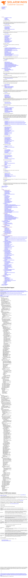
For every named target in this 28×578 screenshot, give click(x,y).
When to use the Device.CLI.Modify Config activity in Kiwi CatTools (7, 332)
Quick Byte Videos (7, 192)
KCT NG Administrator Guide (4, 409)
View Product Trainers (7, 27)
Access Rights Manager (7, 142)
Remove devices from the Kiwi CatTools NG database (6, 380)
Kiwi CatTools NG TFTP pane (5, 386)
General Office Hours (7, 196)
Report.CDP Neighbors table (6, 448)
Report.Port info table (5, 451)
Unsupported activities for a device (6, 359)
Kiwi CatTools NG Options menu (6, 369)
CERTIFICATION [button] (5, 213)
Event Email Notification (4, 485)
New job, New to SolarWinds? (8, 55)
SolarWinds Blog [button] (5, 281)
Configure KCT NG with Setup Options (6, 403)
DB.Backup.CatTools (5, 424)
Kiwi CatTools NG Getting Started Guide (6, 402)
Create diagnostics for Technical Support (6, 367)
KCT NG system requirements (4, 301)
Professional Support (7, 94)
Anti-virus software (4, 392)
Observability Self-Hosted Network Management (10, 218)
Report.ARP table (5, 350)
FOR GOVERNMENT (8, 574)
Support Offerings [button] (4, 85)
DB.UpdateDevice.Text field (6, 328)
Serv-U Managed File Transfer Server (9, 262)
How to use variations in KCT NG (8, 420)
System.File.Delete (5, 356)
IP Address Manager (7, 128)
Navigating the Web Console (8, 52)
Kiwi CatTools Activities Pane (5, 383)
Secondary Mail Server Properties (7, 372)
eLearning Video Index (7, 28)
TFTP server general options (7, 472)
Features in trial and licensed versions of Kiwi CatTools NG (6, 313)
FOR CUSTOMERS (2, 574)
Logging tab (4, 470)
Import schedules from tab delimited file (7, 363)
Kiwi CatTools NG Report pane (5, 385)
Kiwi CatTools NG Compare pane (6, 384)
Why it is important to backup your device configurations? (8, 329)
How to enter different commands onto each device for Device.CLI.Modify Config (7, 334)
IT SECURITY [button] (5, 260)
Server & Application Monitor (8, 41)
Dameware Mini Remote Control (8, 156)
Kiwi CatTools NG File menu (5, 360)
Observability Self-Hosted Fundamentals (9, 216)
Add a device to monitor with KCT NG (6, 306)
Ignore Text (4, 455)
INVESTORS (5, 573)
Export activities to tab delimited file (7, 361)
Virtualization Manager (7, 202)
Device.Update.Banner (5, 349)
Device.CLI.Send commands (6, 335)
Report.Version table (5, 355)
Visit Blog (6, 180)
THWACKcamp (20, 293)
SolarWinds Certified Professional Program (10, 29)
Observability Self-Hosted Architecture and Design (10, 64)
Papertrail (6, 273)
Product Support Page (7, 118)
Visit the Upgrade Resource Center (9, 223)
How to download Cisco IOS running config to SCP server (7, 339)
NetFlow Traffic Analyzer (8, 39)
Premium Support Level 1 (8, 229)
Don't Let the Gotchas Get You (8, 49)
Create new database (5, 463)
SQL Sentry (6, 146)
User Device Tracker (7, 131)
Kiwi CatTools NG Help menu (5, 377)
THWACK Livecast (7, 278)
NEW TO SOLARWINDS (5, 186)
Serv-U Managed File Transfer (8, 139)
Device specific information (5, 321)
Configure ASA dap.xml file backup (7, 323)
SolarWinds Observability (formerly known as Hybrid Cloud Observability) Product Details (15, 122)
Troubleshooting (3, 389)
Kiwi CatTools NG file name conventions (5, 390)
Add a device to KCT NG (6, 379)
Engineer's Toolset (7, 129)
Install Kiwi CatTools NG (4, 399)
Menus (2, 457)
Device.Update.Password (6, 447)
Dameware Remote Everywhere (8, 155)
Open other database (5, 365)
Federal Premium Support (8, 102)
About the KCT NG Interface (4, 406)
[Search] (7, 296)
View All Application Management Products (10, 272)
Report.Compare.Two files (6, 352)
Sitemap (1, 575)
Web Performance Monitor (8, 143)
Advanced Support (7, 95)
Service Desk (6, 157)
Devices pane (3, 378)
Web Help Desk (6, 268)
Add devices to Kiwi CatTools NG (6, 417)
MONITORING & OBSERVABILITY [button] (7, 235)
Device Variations (5, 419)
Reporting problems (4, 489)
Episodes (6, 283)
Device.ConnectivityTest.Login (6, 443)
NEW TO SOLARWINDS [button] (6, 221)
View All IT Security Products (8, 264)
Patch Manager (6, 152)
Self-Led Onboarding (7, 84)
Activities (2, 325)
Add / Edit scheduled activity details (14, 503)
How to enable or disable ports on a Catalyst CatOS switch (7, 336)
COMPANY (1, 573)
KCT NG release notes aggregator (5, 299)
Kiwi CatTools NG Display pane (6, 484)
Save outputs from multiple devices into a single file (7, 345)
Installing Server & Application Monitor (9, 53)
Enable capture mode (5, 464)
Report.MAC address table (6, 353)
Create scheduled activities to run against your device (6, 307)
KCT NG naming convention (7, 454)
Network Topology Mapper (8, 130)
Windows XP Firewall (4, 393)
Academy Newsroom (7, 175)
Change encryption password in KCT (7, 461)
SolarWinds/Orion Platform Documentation (15, 290)
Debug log (3, 488)
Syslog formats (5, 373)
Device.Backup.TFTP (5, 330)
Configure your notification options (6, 308)
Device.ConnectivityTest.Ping (6, 346)
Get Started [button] (2, 304)
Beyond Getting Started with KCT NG (5, 309)
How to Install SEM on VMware (8, 54)
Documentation (3, 7)
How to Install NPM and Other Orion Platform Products (11, 50)
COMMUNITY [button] (3, 165)
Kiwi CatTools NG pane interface (5, 475)
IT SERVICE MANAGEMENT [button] (7, 265)
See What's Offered (7, 190)
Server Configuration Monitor (8, 141)
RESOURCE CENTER (14, 573)
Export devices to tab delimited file (7, 458)
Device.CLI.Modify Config (6, 331)
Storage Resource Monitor (8, 138)
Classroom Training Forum (8, 176)
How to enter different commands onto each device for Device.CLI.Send (7, 343)
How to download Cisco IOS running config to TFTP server (7, 338)
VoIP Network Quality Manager (8, 132)
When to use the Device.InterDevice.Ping (6, 348)
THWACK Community (17, 294)
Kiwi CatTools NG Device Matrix (6, 319)
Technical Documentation (3, 294)
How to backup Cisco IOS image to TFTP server (7, 337)
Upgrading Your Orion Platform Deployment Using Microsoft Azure (12, 48)
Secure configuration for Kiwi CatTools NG (6, 318)
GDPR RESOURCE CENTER (14, 574)
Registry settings (3, 388)
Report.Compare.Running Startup (7, 351)
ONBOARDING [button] (5, 224)
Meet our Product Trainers (15, 293)
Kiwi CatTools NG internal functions (6, 357)
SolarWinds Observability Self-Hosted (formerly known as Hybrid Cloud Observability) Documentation (16, 291)
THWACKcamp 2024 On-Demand (9, 174)
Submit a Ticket (12, 294)
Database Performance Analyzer (8, 62)
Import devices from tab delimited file (7, 362)
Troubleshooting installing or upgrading (5, 303)
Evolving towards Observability (4, 293)
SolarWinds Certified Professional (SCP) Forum (10, 280)
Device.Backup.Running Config (6, 426)
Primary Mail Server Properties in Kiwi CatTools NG (7, 371)
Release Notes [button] (2, 395)
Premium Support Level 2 (8, 96)
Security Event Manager (7, 149)
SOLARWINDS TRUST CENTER (22, 574)
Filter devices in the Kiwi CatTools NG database (7, 382)
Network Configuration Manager (8, 40)
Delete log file (4, 366)
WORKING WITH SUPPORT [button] (6, 233)
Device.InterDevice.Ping (6, 444)
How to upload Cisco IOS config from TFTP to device (7, 340)
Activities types (4, 326)
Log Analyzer (6, 162)
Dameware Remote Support (8, 266)
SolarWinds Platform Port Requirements (5, 290)
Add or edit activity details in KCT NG (6, 423)
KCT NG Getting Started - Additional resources (5, 310)
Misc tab (4, 471)
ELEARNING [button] (5, 203)
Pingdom (6, 164)
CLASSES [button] (4, 194)
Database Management (7, 214)
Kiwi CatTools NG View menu (5, 368)
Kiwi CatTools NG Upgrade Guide (5, 400)
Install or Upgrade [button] (3, 397)
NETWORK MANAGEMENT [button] (7, 241)
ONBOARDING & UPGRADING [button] (6, 68)
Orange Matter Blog (22, 294)
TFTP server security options (7, 375)
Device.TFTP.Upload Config (6, 446)
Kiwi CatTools (6, 134)
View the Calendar (7, 199)
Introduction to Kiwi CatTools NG (5, 312)
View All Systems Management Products (9, 140)
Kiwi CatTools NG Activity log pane (6, 481)
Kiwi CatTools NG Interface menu (6, 474)
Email (3, 467)
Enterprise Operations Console (8, 133)
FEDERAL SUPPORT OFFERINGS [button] (7, 231)
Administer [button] (2, 311)
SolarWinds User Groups (7, 173)
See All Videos (6, 45)
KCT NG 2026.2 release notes (4, 298)
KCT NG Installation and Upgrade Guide (6, 300)
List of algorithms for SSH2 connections (6, 320)
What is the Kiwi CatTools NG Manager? (5, 316)
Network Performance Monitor (8, 198)
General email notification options (7, 370)
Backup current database (5, 364)
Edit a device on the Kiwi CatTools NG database (7, 381)
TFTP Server (4, 374)
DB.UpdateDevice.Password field (7, 327)
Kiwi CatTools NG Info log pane (6, 482)
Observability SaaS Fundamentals (8, 63)
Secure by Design (10, 293)
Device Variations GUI (6, 322)
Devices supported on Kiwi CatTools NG (6, 416)
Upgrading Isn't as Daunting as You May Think (10, 47)
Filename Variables (5, 358)
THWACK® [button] (4, 276)
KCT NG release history (4, 396)
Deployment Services (7, 225)
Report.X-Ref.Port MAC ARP (6, 453)
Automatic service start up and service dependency (7, 315)
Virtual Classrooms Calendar (8, 26)
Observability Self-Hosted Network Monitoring (10, 66)
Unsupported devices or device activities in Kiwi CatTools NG (6, 324)
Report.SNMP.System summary (7, 354)
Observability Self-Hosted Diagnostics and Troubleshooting (11, 65)
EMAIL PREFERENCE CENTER (22, 573)
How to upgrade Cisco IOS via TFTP (7, 342)
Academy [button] (3, 189)
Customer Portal (3, 8)
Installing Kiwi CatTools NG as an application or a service (6, 314)
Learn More (6, 59)
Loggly (5, 271)
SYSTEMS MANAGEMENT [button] (6, 250)
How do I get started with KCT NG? (5, 305)
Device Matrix (21, 500)
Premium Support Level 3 (8, 97)
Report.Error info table (5, 450)
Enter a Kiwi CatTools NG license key (5, 302)
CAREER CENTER (9, 573)
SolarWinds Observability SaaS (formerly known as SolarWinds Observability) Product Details (15, 124)
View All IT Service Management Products (10, 158)
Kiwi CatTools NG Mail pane (5, 387)
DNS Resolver (4, 376)
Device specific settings (5, 391)
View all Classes (6, 195)
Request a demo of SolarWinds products (6, 540)
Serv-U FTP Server (7, 151)
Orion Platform (6, 37)
